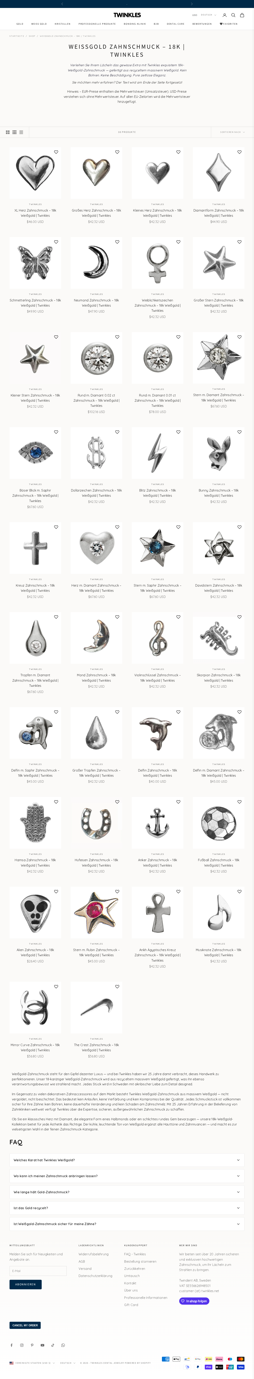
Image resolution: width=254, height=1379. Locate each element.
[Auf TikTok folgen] (53, 1345)
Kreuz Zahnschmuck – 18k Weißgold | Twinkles (35, 588)
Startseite (17, 36)
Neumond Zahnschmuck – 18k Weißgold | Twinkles (96, 302)
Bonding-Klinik (135, 24)
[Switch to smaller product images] (14, 132)
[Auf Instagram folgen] (22, 1345)
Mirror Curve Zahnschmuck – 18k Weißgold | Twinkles (35, 1047)
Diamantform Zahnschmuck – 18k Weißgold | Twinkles (218, 213)
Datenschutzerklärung (95, 1276)
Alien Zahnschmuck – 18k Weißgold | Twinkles (35, 952)
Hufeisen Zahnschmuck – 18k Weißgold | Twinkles (96, 862)
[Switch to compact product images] (21, 132)
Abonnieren (25, 1284)
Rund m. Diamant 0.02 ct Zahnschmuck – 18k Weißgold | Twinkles (96, 400)
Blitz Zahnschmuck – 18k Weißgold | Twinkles (157, 493)
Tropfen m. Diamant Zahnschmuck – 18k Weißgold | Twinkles (35, 680)
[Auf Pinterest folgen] (32, 1345)
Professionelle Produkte (97, 24)
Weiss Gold (39, 24)
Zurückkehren (134, 1269)
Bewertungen (202, 24)
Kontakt (130, 1283)
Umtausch (132, 1276)
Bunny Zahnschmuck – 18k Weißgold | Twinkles (219, 493)
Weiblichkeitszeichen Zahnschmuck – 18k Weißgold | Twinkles (158, 305)
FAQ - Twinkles (135, 1254)
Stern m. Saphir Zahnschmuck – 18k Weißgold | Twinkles (157, 588)
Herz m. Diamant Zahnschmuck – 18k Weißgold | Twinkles (96, 588)
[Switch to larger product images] (8, 132)
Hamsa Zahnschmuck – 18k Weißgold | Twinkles (35, 862)
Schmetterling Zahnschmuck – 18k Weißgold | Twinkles (35, 302)
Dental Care (176, 24)
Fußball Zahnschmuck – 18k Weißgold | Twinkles (219, 862)
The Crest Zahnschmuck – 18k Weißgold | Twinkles (96, 1047)
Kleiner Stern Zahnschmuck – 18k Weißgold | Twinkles (35, 397)
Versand (85, 1269)
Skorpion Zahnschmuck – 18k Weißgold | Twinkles (219, 677)
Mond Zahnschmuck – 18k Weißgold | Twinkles (96, 677)
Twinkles (35, 204)
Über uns (131, 1290)
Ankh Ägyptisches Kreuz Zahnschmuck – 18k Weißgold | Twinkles (158, 955)
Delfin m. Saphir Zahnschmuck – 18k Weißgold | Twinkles (35, 772)
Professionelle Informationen (145, 1298)
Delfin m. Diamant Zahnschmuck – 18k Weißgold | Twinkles (218, 772)
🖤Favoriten (229, 24)
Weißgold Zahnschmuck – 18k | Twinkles (67, 36)
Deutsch (206, 15)
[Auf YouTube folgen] (42, 1345)
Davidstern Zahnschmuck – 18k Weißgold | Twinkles (218, 588)
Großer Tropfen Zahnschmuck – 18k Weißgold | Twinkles (96, 772)
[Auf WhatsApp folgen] (63, 1345)
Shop (32, 36)
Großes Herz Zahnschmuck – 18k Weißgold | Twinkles (96, 213)
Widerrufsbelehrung (94, 1254)
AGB (82, 1261)
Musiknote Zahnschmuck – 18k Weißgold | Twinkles (218, 952)
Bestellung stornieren (140, 1261)
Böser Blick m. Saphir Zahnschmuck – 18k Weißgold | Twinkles (35, 495)
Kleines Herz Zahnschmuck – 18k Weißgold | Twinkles (157, 213)
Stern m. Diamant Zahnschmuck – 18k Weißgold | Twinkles (218, 397)
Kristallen (63, 24)
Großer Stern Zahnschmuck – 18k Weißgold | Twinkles (219, 302)
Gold (19, 24)
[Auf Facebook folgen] (11, 1345)
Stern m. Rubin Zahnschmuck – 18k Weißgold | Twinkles (96, 952)
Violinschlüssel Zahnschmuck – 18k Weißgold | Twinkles (157, 677)
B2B (156, 24)
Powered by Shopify (138, 1363)
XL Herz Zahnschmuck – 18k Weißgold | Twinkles (35, 213)
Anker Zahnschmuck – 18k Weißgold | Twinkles (157, 862)
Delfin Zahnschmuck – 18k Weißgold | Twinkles (157, 772)
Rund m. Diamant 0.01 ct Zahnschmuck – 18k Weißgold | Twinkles (158, 400)
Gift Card (131, 1305)
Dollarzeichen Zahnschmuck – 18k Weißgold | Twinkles (96, 493)
